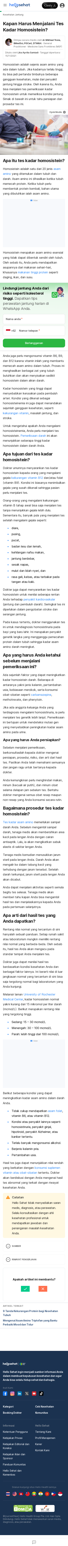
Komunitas (41, 1412)
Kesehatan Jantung (13, 14)
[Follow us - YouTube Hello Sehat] (34, 1393)
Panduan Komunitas (14, 1464)
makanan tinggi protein (33, 272)
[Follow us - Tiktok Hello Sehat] (41, 1393)
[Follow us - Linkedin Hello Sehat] (19, 1393)
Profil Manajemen (45, 1437)
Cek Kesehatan (44, 1406)
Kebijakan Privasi (12, 1437)
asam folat (55, 1111)
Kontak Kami (42, 1450)
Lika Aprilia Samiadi (28, 52)
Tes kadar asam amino (18, 822)
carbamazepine (41, 694)
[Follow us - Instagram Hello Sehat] (12, 1393)
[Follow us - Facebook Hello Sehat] (5, 1393)
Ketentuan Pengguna (15, 1431)
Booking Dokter (12, 1412)
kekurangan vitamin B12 (27, 478)
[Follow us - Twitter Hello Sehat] (27, 1393)
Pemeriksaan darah (33, 435)
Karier (38, 1444)
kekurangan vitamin (16, 413)
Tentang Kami (43, 1431)
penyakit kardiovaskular (39, 599)
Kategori (8, 1406)
